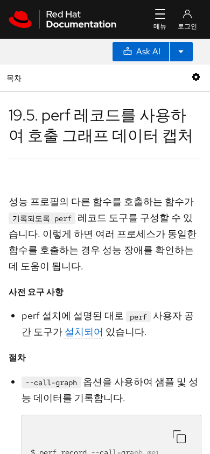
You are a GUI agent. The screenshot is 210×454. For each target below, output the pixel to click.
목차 (15, 78)
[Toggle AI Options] (181, 51)
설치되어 (84, 331)
